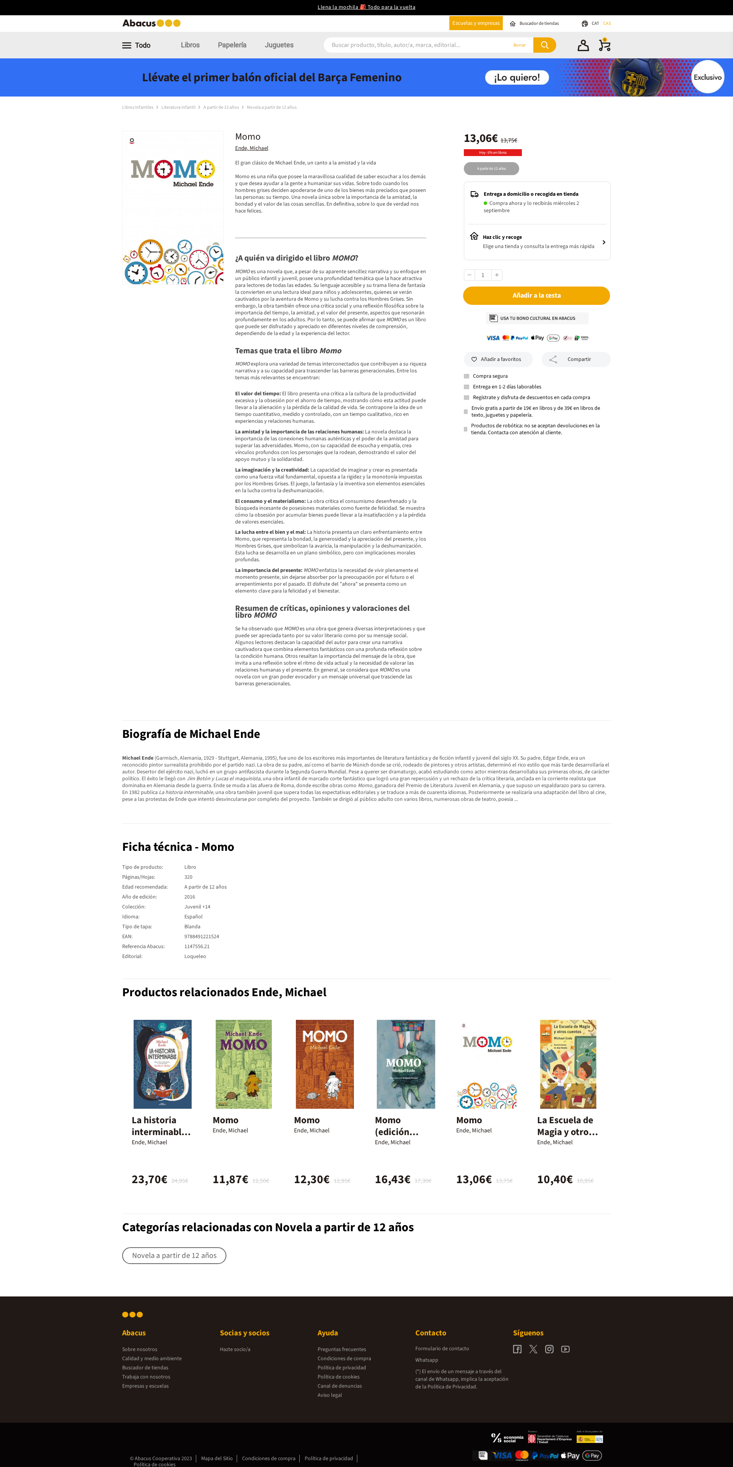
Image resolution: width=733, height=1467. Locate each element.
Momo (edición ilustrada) (395, 1132)
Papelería (232, 45)
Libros (190, 45)
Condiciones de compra (344, 1358)
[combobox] (405, 45)
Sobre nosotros (139, 1349)
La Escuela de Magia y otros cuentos (565, 1132)
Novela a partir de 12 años (272, 107)
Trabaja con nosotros (146, 1377)
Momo (226, 1120)
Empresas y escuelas (145, 1386)
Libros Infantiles (138, 107)
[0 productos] (605, 49)
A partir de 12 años (221, 107)
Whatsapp (426, 1360)
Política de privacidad (342, 1368)
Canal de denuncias (340, 1386)
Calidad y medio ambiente (152, 1358)
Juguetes (279, 45)
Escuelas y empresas (476, 23)
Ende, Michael (251, 148)
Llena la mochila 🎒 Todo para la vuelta (366, 7)
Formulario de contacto (442, 1349)
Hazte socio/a (235, 1349)
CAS (607, 23)
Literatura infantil (178, 107)
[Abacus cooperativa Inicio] (153, 26)
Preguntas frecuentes (342, 1349)
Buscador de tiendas (145, 1368)
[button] (583, 46)
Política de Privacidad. (452, 1387)
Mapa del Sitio (217, 1458)
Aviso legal (330, 1395)
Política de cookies (339, 1377)
